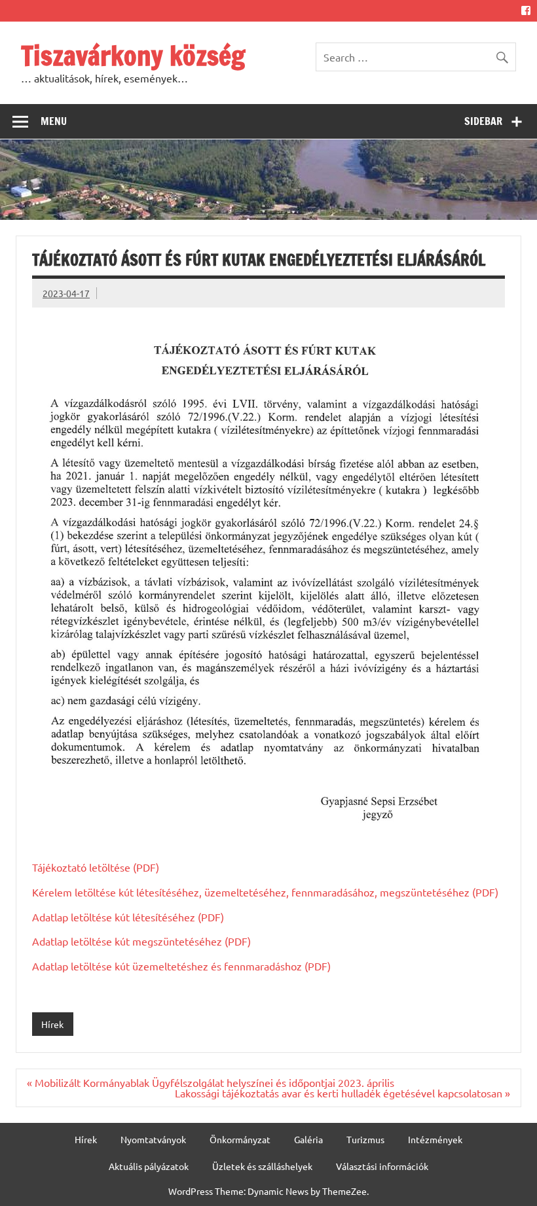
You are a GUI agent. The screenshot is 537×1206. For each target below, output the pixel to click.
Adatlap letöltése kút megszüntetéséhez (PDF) (141, 941)
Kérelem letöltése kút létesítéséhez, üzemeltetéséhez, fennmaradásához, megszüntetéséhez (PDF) (265, 891)
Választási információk (382, 1166)
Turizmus (365, 1139)
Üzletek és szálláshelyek (262, 1166)
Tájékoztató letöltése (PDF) (95, 867)
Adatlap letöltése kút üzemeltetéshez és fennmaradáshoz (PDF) (181, 965)
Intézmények (435, 1139)
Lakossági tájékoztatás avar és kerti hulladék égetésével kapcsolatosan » (342, 1092)
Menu (54, 121)
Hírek (52, 1024)
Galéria (308, 1139)
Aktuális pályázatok (149, 1166)
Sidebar (483, 121)
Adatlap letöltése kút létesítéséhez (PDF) (128, 916)
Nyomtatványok (153, 1139)
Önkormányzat (240, 1139)
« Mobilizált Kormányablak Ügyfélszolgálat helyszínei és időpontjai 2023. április (210, 1082)
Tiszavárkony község (133, 55)
